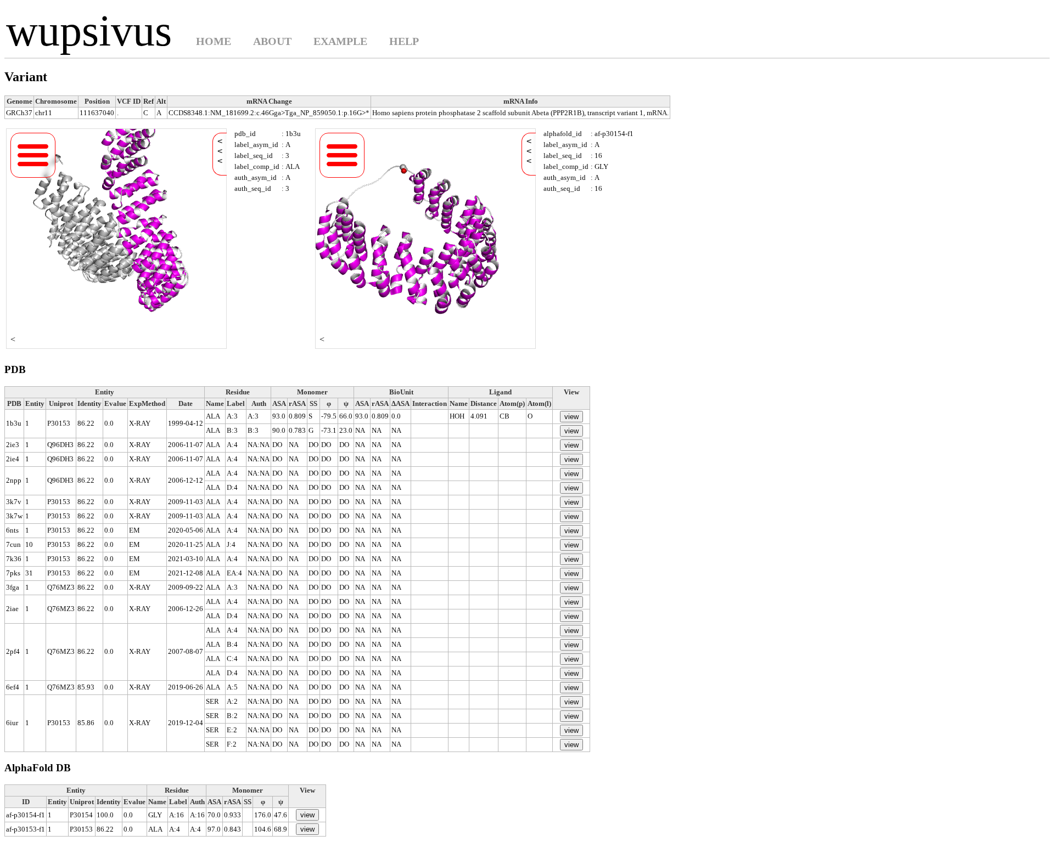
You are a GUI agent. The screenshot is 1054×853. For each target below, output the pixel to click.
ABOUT (272, 41)
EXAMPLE (340, 41)
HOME (213, 41)
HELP (404, 41)
